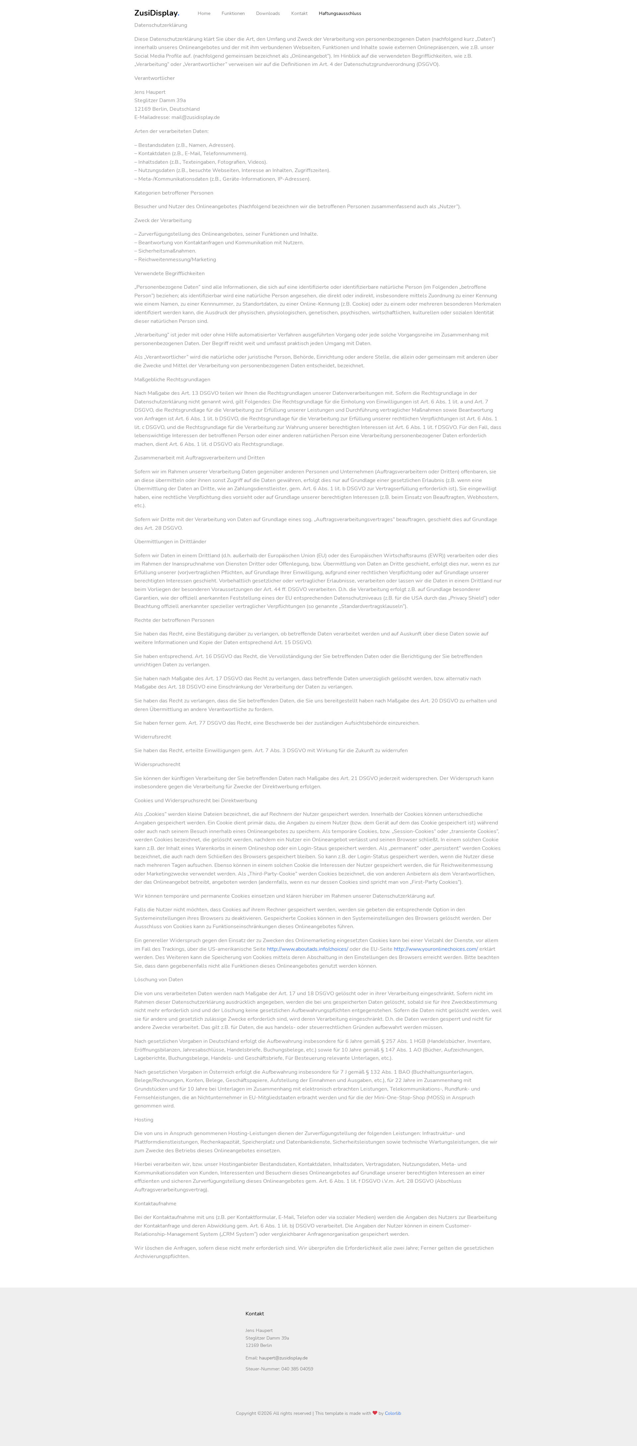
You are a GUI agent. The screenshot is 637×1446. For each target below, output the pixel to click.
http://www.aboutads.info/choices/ (307, 949)
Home (204, 13)
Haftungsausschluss (340, 13)
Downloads (268, 13)
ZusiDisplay (156, 13)
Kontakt (299, 13)
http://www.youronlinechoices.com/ (436, 949)
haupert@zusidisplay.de (283, 1358)
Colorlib (393, 1413)
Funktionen (233, 13)
